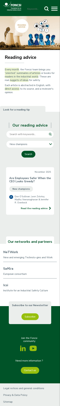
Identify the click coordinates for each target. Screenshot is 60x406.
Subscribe (30, 316)
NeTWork (10, 252)
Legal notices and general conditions (23, 388)
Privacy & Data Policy (15, 395)
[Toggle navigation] (54, 9)
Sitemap (8, 402)
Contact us (30, 370)
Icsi (5, 285)
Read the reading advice (34, 208)
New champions (21, 188)
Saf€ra (8, 268)
